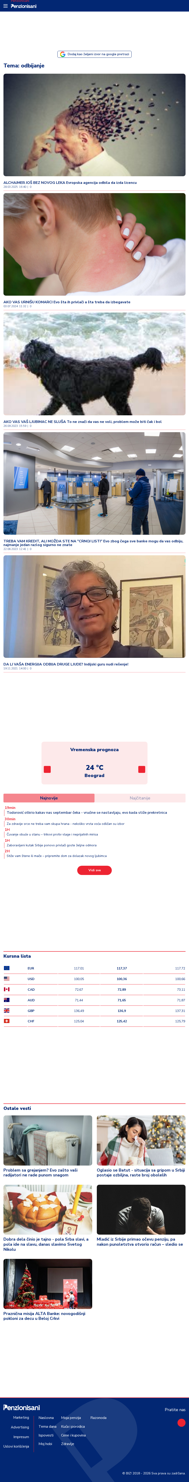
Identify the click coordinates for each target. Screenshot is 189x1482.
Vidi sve (95, 870)
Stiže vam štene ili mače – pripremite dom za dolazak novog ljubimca (57, 856)
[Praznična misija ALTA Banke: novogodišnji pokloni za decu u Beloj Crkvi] (47, 1284)
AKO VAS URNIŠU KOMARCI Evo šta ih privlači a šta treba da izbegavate (66, 302)
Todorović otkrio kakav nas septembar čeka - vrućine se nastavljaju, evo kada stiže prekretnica (87, 812)
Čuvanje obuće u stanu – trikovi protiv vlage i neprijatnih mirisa (52, 834)
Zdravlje (67, 1443)
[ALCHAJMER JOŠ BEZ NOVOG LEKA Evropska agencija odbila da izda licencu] (94, 125)
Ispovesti (45, 1435)
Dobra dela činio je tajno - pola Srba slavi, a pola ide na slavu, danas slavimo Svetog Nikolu (46, 1244)
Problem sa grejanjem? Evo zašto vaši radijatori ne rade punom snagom (40, 1172)
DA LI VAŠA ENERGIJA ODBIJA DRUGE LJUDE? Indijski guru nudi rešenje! (65, 664)
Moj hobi (45, 1443)
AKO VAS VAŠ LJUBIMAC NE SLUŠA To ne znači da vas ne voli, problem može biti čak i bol (82, 421)
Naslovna (46, 1417)
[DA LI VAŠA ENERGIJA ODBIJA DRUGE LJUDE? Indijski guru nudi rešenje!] (94, 606)
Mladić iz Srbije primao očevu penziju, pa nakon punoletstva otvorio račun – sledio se (140, 1241)
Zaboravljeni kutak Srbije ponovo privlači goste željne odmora (52, 845)
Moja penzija (71, 1417)
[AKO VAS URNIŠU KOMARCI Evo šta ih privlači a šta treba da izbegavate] (94, 244)
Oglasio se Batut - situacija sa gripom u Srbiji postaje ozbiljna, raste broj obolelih (141, 1172)
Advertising (20, 1427)
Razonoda (98, 1417)
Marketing (21, 1417)
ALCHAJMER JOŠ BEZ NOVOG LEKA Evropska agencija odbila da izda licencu (70, 182)
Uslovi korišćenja (16, 1446)
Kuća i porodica (73, 1426)
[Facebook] (181, 1423)
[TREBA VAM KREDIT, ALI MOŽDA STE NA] (94, 483)
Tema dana (47, 1426)
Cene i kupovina (73, 1435)
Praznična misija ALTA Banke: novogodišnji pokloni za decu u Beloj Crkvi (44, 1316)
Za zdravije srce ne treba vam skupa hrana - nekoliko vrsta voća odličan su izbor (65, 824)
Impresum (21, 1437)
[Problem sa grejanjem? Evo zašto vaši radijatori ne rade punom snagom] (47, 1140)
